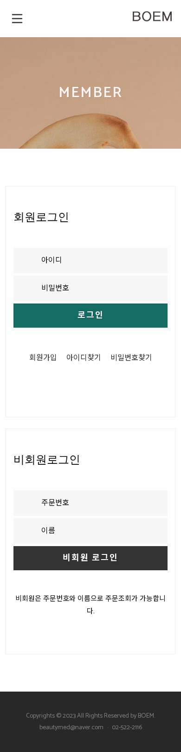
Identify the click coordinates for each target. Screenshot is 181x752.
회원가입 (43, 358)
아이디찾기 (83, 358)
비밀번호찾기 (131, 358)
